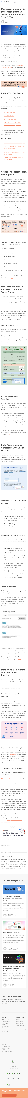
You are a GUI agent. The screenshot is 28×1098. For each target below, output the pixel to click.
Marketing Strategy (20, 1023)
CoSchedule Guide (6, 1046)
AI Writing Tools (5, 1019)
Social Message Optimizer (5, 1027)
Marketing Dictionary (6, 1029)
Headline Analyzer (6, 1021)
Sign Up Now (14, 1007)
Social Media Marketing (21, 1029)
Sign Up (14, 1066)
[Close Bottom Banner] (26, 1090)
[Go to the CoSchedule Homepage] (14, 1062)
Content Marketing (20, 1025)
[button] (25, 2)
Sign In (14, 1070)
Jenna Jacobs (9, 21)
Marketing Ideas (19, 1021)
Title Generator (5, 1031)
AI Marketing (18, 1027)
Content (7, 22)
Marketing (18, 1019)
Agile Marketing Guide (7, 1051)
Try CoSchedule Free (9, 1095)
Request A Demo (14, 1068)
